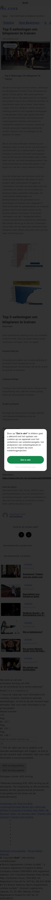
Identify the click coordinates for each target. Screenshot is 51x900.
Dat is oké (26, 459)
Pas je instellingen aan (25, 467)
